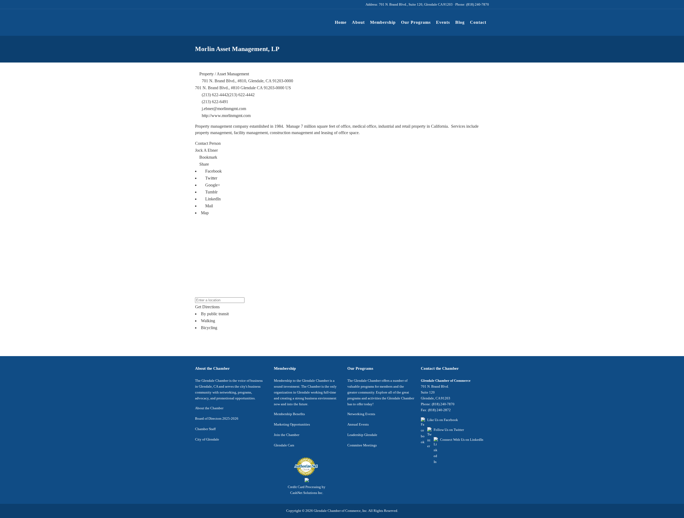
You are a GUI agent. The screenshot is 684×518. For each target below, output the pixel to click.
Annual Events (358, 424)
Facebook (213, 171)
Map (205, 213)
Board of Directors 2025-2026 (216, 418)
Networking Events (361, 414)
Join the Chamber (286, 435)
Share (203, 164)
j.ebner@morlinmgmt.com (224, 108)
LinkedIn (212, 199)
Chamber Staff (205, 429)
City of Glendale (207, 439)
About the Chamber (209, 408)
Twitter (210, 178)
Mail (208, 206)
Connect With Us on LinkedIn (461, 440)
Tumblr (210, 192)
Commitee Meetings (362, 445)
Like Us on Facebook (442, 420)
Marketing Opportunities (292, 424)
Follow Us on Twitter (449, 430)
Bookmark (207, 157)
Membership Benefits (289, 414)
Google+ (212, 185)
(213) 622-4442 (241, 94)
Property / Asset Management (223, 74)
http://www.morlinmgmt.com (226, 115)
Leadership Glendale (362, 435)
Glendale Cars (284, 445)
